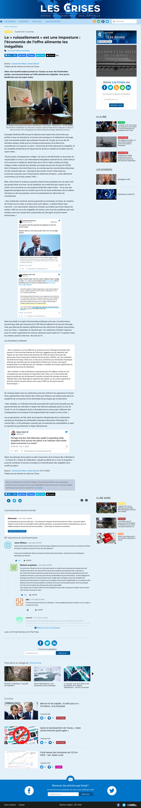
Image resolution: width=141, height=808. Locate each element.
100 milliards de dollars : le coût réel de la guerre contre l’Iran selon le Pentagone (127, 142)
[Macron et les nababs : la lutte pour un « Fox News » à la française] (21, 711)
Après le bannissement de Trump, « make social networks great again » (60, 729)
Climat (58, 767)
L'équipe (22, 805)
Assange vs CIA (124, 179)
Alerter (28, 560)
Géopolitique (123, 137)
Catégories (24, 22)
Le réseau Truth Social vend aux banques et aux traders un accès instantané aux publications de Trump (127, 127)
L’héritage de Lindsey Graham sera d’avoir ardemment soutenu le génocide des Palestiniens (126, 158)
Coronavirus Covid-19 (126, 194)
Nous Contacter (53, 22)
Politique (61, 718)
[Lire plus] (39, 488)
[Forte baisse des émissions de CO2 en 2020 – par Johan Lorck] (21, 760)
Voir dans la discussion (17, 531)
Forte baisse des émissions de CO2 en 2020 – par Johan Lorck (59, 753)
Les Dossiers (9, 22)
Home (6, 26)
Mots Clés (36, 22)
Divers (121, 534)
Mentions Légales (66, 805)
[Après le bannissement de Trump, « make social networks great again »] (21, 735)
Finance (121, 122)
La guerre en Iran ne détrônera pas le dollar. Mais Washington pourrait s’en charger (127, 508)
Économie (13, 26)
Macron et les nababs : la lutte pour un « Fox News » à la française (59, 704)
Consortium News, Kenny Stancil (25, 64)
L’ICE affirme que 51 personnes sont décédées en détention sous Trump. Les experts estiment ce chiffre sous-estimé (126, 523)
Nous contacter (10, 805)
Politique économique (22, 51)
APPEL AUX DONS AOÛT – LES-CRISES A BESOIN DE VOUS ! (127, 538)
